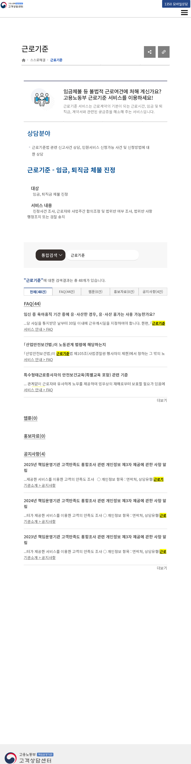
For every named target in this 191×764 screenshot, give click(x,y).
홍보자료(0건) (124, 291)
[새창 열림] (150, 56)
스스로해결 (37, 60)
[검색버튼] (128, 255)
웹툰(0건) (95, 291)
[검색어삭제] (121, 255)
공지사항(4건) (153, 291)
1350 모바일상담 (176, 3)
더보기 (162, 400)
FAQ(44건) (67, 291)
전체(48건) (38, 291)
